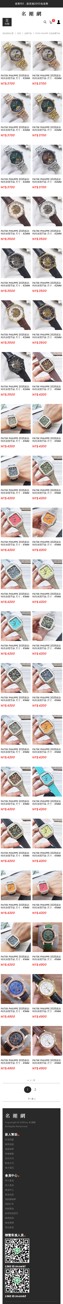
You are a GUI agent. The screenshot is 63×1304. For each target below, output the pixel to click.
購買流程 (9, 1144)
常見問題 (9, 1139)
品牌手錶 (28, 33)
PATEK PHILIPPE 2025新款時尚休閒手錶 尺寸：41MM (46, 388)
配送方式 (9, 1163)
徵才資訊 (9, 1167)
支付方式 (9, 1158)
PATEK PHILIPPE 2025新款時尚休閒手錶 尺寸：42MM (15, 77)
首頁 (19, 33)
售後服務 (9, 1153)
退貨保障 (9, 1149)
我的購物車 (10, 1199)
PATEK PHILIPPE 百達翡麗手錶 (47, 33)
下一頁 (30, 1098)
